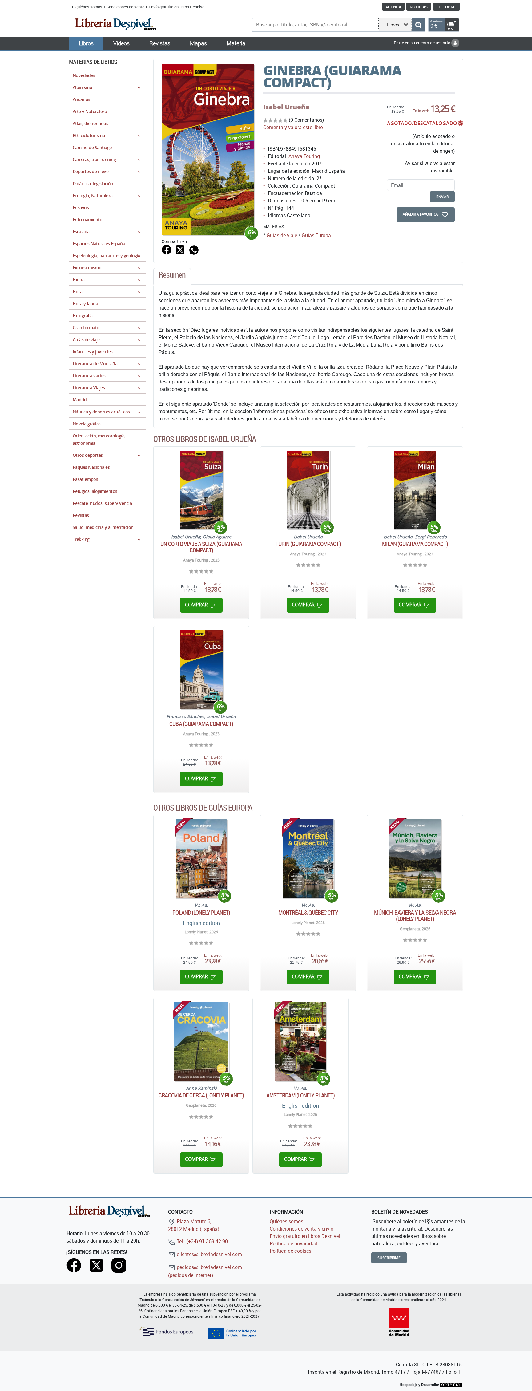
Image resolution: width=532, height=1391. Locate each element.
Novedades (84, 75)
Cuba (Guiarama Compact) (201, 724)
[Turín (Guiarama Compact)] (308, 489)
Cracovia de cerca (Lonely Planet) (201, 1095)
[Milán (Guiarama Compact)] (415, 489)
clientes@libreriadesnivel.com (208, 1254)
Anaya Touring (304, 156)
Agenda (393, 7)
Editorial (446, 7)
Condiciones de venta (125, 7)
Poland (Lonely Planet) (201, 913)
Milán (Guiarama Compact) (415, 544)
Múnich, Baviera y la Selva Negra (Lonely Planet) (415, 916)
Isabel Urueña (286, 107)
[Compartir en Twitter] (180, 249)
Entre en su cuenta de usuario (422, 43)
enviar (442, 196)
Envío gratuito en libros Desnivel (177, 7)
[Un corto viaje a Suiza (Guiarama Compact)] (201, 489)
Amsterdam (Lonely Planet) (300, 1095)
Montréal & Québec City (308, 913)
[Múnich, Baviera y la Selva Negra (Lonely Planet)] (415, 858)
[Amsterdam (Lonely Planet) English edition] (300, 1041)
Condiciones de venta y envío (301, 1228)
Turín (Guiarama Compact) (308, 544)
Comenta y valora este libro (293, 127)
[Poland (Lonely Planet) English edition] (201, 858)
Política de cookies (290, 1250)
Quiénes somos (88, 7)
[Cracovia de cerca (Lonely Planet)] (201, 1041)
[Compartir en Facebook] (166, 249)
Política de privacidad (293, 1243)
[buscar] (418, 24)
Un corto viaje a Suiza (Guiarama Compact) (201, 547)
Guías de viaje (282, 235)
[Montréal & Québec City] (308, 858)
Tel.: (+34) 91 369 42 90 (201, 1241)
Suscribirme (389, 1257)
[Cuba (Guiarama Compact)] (201, 669)
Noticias (419, 7)
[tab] (172, 276)
